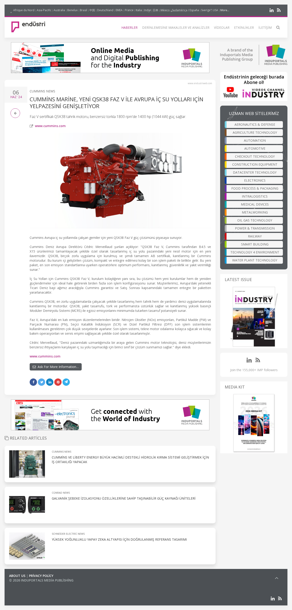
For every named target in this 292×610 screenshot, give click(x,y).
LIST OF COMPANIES (24, 585)
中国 (92, 10)
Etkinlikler (244, 27)
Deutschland (105, 10)
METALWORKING (255, 212)
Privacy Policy (41, 576)
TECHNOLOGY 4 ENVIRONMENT (254, 252)
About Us (17, 576)
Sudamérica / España (185, 10)
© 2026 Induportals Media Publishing (41, 580)
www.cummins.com (50, 126)
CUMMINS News (42, 91)
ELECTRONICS (255, 180)
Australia (59, 10)
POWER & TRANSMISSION (255, 228)
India (147, 10)
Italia (139, 10)
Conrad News (61, 492)
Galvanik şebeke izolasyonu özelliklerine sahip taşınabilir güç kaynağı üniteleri (124, 498)
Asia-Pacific (44, 10)
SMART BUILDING (255, 244)
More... (224, 10)
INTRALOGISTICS (255, 196)
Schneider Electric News (68, 533)
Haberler (129, 27)
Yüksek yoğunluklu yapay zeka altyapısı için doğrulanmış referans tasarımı (119, 539)
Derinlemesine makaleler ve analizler (175, 27)
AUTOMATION (255, 140)
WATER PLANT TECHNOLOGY (254, 260)
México (165, 10)
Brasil (83, 10)
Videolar (221, 27)
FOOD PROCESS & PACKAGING (254, 188)
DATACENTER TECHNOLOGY (254, 172)
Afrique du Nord (23, 10)
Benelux (72, 10)
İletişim (265, 27)
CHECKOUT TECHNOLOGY (255, 156)
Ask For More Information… (57, 367)
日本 (155, 10)
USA (215, 10)
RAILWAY (255, 236)
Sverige (206, 10)
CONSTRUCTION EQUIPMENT (254, 164)
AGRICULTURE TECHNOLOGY (255, 132)
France (129, 10)
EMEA (119, 10)
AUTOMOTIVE (254, 148)
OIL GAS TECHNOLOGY (254, 220)
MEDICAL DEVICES (255, 204)
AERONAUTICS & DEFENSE (255, 124)
